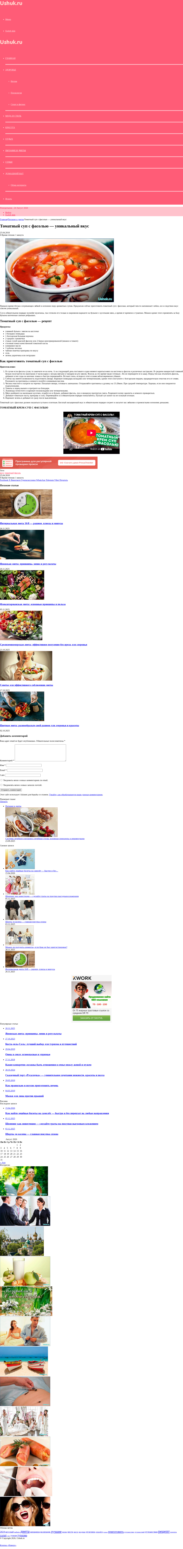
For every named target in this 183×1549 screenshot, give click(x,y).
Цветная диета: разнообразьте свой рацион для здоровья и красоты (39, 725)
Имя (2, 765)
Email (3, 770)
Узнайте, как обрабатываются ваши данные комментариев (75, 794)
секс (8, 1536)
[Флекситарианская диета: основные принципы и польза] (22, 599)
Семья (8, 162)
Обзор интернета (18, 185)
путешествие (129, 1532)
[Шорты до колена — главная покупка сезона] (20, 919)
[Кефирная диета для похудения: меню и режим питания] (25, 1285)
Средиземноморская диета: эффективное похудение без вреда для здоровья (43, 644)
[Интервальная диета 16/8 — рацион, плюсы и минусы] (26, 518)
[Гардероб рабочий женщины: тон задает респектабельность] (25, 1225)
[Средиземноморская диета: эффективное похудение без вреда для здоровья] (21, 639)
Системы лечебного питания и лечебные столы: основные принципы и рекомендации (45, 838)
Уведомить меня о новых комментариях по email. (25, 780)
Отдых (9, 139)
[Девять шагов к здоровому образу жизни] (24, 1195)
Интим (14, 81)
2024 (2, 1531)
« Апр (2, 1162)
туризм (13, 1535)
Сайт (2, 775)
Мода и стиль (13, 116)
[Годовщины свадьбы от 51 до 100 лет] (26, 1315)
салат (3, 1535)
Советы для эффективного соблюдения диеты (26, 685)
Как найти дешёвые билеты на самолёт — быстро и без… (31, 871)
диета (25, 1531)
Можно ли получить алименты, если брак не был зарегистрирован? (36, 947)
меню (64, 1532)
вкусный (9, 1531)
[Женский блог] (13, 6)
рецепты (173, 1532)
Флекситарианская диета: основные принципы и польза (33, 604)
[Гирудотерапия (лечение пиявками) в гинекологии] (25, 1405)
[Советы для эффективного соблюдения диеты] (26, 680)
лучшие (56, 1531)
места (70, 1532)
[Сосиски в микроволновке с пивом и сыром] (25, 1465)
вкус (2, 473)
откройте (99, 1532)
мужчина (90, 1532)
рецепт (164, 1531)
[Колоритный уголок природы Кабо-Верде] (24, 1375)
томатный (9, 473)
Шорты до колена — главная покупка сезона (25, 922)
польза (105, 1532)
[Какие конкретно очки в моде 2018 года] (25, 1525)
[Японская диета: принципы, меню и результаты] (22, 558)
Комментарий (7, 760)
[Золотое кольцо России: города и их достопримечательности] (22, 1255)
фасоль (17, 473)
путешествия (151, 1532)
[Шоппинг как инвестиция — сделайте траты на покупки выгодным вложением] (20, 894)
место (76, 1532)
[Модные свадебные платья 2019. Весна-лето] (24, 1435)
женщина (35, 1531)
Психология (16, 93)
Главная (3, 219)
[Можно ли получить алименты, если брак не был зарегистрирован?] (19, 945)
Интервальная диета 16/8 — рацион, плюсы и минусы (31, 523)
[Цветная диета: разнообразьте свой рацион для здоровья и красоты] (22, 720)
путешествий (140, 1532)
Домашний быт (14, 173)
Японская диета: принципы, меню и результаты (28, 563)
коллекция (45, 1531)
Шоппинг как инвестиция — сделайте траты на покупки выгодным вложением (42, 896)
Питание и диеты (15, 150)
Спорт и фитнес (18, 104)
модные (82, 1532)
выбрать (17, 1532)
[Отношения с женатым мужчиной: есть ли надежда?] (25, 1345)
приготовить (116, 1531)
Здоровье (10, 70)
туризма (22, 1535)
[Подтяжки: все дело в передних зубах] (26, 1495)
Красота (10, 127)
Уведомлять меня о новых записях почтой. (22, 785)
